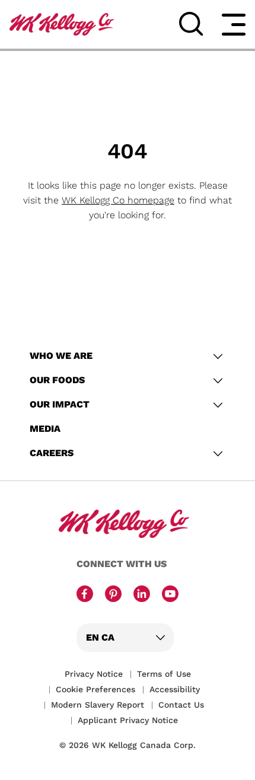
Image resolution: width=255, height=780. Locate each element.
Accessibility (174, 689)
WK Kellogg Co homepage (118, 200)
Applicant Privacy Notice (128, 720)
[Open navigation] (234, 24)
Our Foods (57, 380)
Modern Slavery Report (97, 704)
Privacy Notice (94, 674)
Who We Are (61, 355)
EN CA (100, 637)
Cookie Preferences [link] (95, 689)
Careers (52, 453)
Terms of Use (164, 674)
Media (45, 428)
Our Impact (60, 404)
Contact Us (181, 704)
